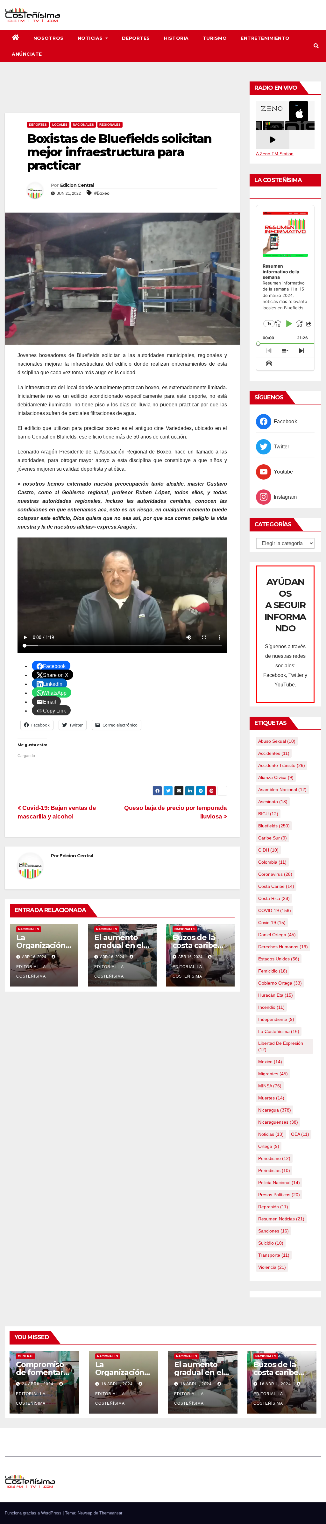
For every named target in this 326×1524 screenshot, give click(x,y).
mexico (270, 1061)
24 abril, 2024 (38, 1384)
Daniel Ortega (277, 934)
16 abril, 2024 (117, 1384)
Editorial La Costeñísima (31, 972)
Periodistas (274, 1170)
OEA (300, 1134)
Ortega (268, 1146)
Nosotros (48, 38)
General (25, 1356)
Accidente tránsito (281, 765)
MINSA (269, 1085)
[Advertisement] (122, 95)
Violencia (272, 1267)
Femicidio (272, 970)
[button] (316, 46)
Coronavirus (275, 874)
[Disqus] (122, 1078)
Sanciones (273, 1230)
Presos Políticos (279, 1194)
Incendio (271, 1007)
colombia (272, 862)
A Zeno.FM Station (275, 153)
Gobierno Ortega (280, 983)
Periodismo (274, 1158)
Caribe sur (272, 837)
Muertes (271, 1097)
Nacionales (83, 124)
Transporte (273, 1255)
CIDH (268, 850)
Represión (273, 1206)
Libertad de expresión (280, 1046)
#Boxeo (102, 193)
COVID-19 (274, 910)
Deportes (136, 38)
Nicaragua (274, 1110)
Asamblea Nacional (282, 789)
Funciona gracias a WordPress (34, 1513)
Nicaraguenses (278, 1122)
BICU (268, 813)
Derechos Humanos (283, 946)
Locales (59, 124)
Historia (176, 38)
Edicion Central (77, 185)
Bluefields (274, 825)
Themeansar (110, 1513)
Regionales (110, 124)
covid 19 (272, 922)
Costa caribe (276, 886)
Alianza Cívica (276, 777)
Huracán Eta (275, 995)
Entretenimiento (265, 38)
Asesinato (272, 801)
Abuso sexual (276, 741)
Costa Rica (274, 898)
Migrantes (273, 1073)
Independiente (276, 1019)
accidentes (273, 753)
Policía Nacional (279, 1182)
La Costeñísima (278, 1031)
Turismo (215, 38)
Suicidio (270, 1243)
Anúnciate (27, 54)
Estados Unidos (278, 958)
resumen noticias (281, 1218)
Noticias (91, 38)
